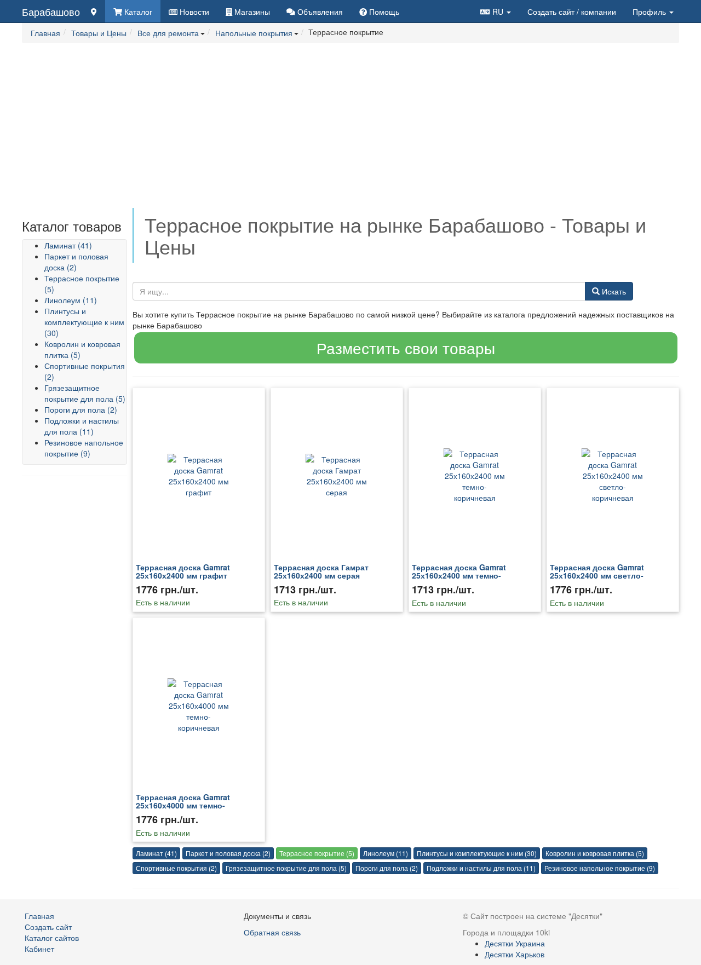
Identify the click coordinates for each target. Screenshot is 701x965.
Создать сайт (571, 11)
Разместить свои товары (406, 348)
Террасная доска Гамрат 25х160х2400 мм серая (321, 571)
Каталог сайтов (52, 937)
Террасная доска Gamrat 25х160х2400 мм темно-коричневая (459, 576)
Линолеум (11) (70, 299)
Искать (613, 291)
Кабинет (39, 948)
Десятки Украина (515, 943)
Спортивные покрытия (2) (176, 867)
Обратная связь (272, 932)
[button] (495, 11)
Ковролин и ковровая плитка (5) (594, 853)
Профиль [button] (650, 11)
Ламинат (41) (68, 245)
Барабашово (51, 11)
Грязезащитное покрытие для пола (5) (84, 393)
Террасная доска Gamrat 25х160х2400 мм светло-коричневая (597, 576)
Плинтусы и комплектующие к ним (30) (84, 321)
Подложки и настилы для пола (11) (81, 426)
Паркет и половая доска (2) (76, 262)
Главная (39, 915)
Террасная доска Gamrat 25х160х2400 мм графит (183, 571)
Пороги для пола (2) (80, 409)
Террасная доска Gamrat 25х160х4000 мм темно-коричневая (183, 805)
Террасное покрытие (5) (316, 853)
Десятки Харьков (514, 954)
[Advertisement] (350, 131)
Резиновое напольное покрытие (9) (83, 448)
